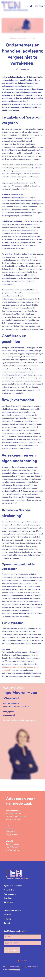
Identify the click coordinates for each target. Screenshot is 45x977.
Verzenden (12, 950)
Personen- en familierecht (22, 38)
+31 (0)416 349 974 (13, 850)
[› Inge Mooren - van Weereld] (22, 724)
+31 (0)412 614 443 (13, 835)
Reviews (6, 970)
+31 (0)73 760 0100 (13, 819)
